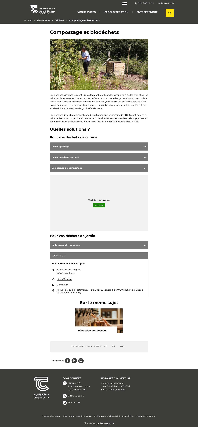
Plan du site (68, 416)
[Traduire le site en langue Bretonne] (124, 3)
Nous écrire (167, 3)
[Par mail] (81, 360)
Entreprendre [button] (147, 12)
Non (122, 346)
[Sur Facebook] (67, 360)
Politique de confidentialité (107, 416)
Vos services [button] (86, 12)
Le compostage (60, 146)
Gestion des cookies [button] (52, 416)
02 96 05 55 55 (64, 279)
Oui (113, 346)
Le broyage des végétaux (66, 245)
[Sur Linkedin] (74, 360)
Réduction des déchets (92, 330)
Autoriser (99, 205)
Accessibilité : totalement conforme (138, 416)
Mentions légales (84, 416)
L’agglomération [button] (116, 12)
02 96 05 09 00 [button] (146, 3)
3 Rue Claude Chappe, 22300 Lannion (69, 271)
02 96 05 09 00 (76, 395)
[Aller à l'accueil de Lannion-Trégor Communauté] (42, 9)
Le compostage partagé (65, 157)
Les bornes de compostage (67, 168)
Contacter (62, 284)
